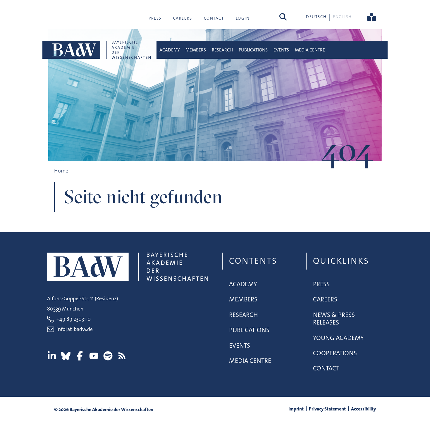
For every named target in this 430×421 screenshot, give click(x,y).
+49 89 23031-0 (73, 318)
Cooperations (335, 353)
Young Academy (338, 338)
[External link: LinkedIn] (52, 355)
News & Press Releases (334, 318)
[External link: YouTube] (94, 355)
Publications (253, 50)
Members (195, 50)
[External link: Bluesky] (66, 355)
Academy (169, 50)
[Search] (283, 17)
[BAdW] (101, 50)
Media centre (310, 50)
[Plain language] (371, 17)
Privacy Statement (327, 409)
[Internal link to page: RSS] (122, 355)
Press (155, 18)
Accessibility (363, 409)
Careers (182, 18)
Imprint (296, 409)
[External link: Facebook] (80, 355)
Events (281, 50)
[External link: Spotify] (108, 355)
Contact (214, 18)
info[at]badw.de (74, 329)
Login (243, 18)
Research (222, 50)
